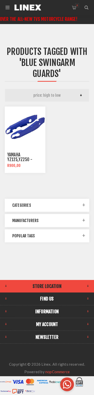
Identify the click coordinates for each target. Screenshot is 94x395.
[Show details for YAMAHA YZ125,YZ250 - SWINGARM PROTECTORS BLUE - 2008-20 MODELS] (25, 127)
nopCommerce (57, 371)
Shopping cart (77, 5)
